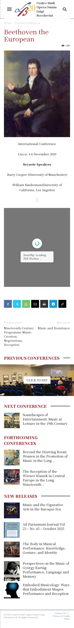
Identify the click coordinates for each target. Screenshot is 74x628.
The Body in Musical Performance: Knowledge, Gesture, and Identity (44, 548)
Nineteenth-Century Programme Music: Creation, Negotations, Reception (19, 336)
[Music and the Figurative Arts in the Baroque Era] (12, 510)
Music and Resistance (54, 328)
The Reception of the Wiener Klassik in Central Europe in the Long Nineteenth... (44, 478)
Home (7, 22)
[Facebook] (8, 304)
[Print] (44, 304)
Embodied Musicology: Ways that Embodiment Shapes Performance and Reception (46, 589)
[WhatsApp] (26, 304)
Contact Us (60, 613)
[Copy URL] (62, 304)
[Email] (35, 304)
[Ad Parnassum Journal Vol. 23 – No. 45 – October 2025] (12, 530)
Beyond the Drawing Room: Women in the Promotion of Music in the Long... (45, 456)
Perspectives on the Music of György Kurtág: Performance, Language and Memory (46, 570)
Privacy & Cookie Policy (61, 617)
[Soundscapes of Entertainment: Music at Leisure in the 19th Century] (12, 420)
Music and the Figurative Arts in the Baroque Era (43, 506)
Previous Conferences (27, 22)
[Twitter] (17, 304)
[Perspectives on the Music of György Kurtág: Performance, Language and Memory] (12, 571)
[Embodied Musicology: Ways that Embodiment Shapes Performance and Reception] (12, 590)
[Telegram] (53, 304)
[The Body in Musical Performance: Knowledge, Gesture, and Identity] (12, 549)
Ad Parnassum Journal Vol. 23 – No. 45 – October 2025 (44, 526)
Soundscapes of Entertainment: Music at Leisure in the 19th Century (45, 419)
